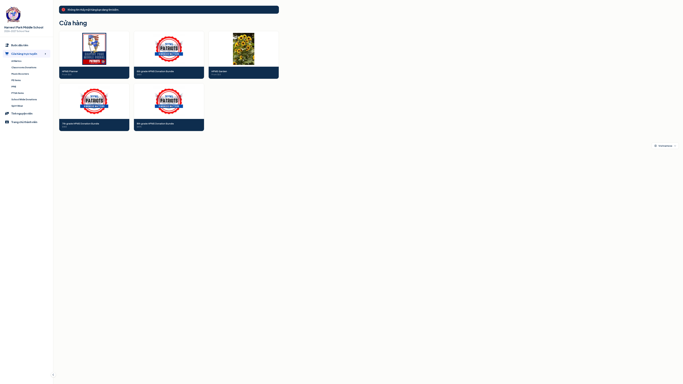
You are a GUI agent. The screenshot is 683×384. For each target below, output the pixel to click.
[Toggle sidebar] (53, 374)
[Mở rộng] (45, 53)
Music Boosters (20, 74)
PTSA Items (17, 93)
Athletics (16, 61)
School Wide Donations (24, 99)
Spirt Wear (17, 106)
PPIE (13, 86)
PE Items (16, 80)
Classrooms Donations (23, 67)
